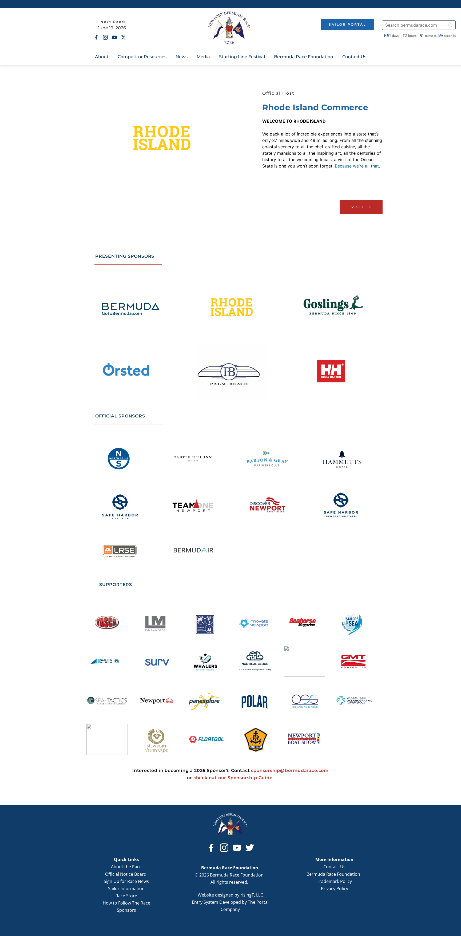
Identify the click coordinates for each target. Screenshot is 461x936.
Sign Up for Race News (126, 881)
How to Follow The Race (126, 903)
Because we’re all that (357, 166)
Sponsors (126, 910)
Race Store (126, 896)
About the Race (126, 867)
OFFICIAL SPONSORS (120, 416)
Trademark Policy (334, 881)
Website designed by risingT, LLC (230, 895)
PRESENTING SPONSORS (124, 256)
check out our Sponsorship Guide (233, 777)
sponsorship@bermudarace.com (290, 770)
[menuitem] (102, 57)
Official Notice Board (126, 874)
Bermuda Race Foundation (334, 874)
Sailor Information (126, 888)
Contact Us (334, 867)
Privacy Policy (334, 888)
